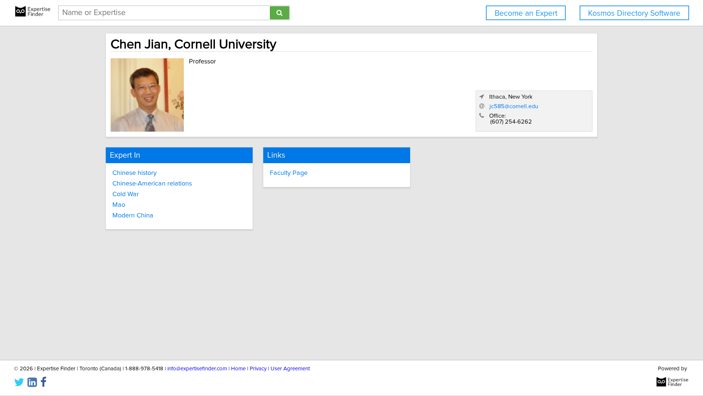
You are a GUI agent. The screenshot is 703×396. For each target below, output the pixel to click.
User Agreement (290, 368)
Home (238, 368)
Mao (118, 205)
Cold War (125, 194)
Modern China (132, 215)
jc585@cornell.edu (514, 106)
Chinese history (134, 173)
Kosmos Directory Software (634, 13)
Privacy (258, 368)
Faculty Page (289, 173)
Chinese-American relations (152, 183)
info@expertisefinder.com (197, 368)
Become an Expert (526, 13)
